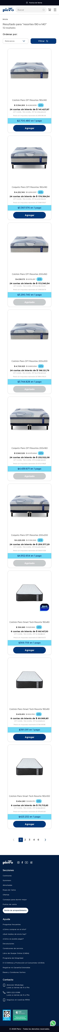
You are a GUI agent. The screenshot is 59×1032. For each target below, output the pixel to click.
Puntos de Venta (31, 3)
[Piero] (8, 10)
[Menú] (55, 10)
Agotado (29, 302)
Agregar (29, 128)
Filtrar (41, 41)
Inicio (5, 19)
